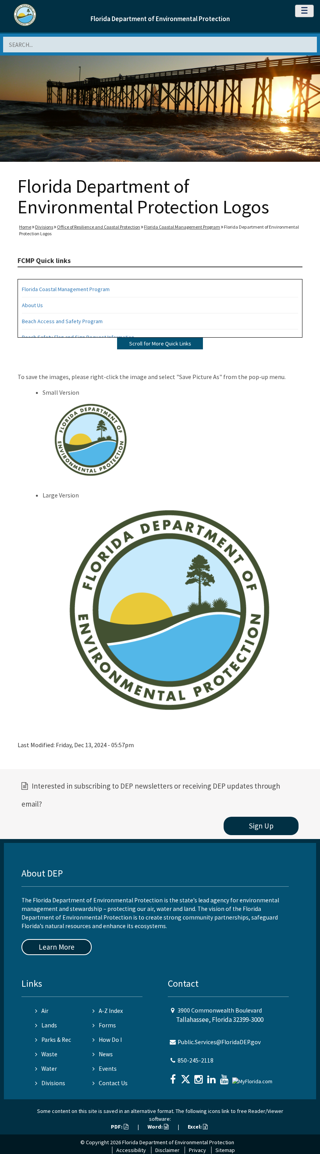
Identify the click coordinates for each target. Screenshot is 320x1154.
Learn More (57, 947)
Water (49, 1068)
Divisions (44, 227)
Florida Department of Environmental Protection (160, 18)
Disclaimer (167, 1150)
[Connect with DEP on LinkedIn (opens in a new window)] (212, 1077)
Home (25, 227)
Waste (49, 1054)
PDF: (117, 1126)
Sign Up (261, 825)
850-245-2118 (195, 1060)
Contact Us (113, 1083)
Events (108, 1068)
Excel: (195, 1126)
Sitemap (225, 1150)
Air (44, 1010)
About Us (32, 305)
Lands (49, 1025)
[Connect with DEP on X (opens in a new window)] (186, 1077)
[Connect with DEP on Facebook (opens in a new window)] (174, 1077)
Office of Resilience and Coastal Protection (98, 227)
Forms (107, 1025)
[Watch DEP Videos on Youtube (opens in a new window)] (225, 1077)
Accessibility (131, 1150)
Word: (156, 1126)
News (106, 1054)
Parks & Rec (56, 1039)
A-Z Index (111, 1010)
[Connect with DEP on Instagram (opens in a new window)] (199, 1077)
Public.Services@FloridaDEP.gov (219, 1042)
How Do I (110, 1039)
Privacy (197, 1150)
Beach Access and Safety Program (62, 321)
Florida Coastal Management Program (182, 227)
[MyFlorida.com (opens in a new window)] (253, 1078)
